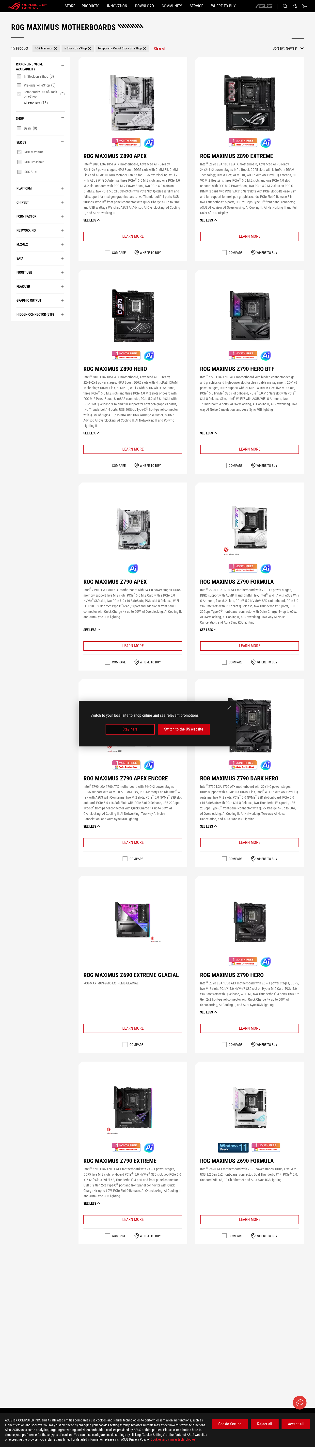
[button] (46, 48)
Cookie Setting (229, 1424)
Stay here (130, 729)
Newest (292, 48)
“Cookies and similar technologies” (173, 1439)
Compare (119, 253)
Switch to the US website (183, 729)
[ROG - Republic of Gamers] (27, 6)
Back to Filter (14, 328)
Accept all (296, 1424)
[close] (229, 708)
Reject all (264, 1424)
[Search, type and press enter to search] (285, 6)
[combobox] (295, 48)
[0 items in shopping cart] (305, 6)
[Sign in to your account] (295, 6)
